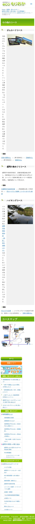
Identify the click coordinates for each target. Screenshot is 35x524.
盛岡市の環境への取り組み (11, 444)
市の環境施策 (7, 452)
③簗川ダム (18, 160)
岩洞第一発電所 (8, 492)
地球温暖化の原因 (9, 417)
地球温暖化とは (7, 414)
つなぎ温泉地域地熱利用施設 (11, 495)
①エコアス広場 (6, 311)
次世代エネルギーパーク (10, 464)
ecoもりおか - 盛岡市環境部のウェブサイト (17, 520)
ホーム (11, 358)
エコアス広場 (7, 467)
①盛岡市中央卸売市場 (8, 189)
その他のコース (8, 509)
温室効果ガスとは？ (9, 420)
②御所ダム (29, 157)
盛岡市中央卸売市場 (9, 483)
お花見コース (7, 498)
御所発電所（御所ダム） (10, 480)
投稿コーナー (11, 363)
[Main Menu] (31, 4)
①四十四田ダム (6, 157)
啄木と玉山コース (9, 506)
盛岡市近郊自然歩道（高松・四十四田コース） (3, 238)
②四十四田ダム (27, 313)
